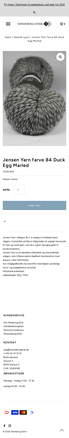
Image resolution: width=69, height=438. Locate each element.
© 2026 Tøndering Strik (15, 431)
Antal (6, 189)
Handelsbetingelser (13, 326)
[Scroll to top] (61, 430)
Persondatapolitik (12, 333)
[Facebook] (4, 426)
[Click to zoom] (60, 57)
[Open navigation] (9, 23)
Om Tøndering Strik (13, 322)
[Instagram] (9, 426)
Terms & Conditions (13, 330)
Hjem (8, 37)
